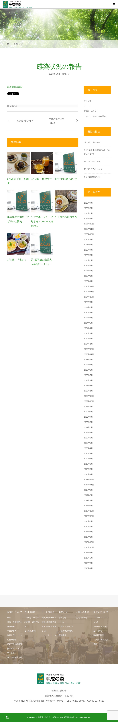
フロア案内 (11, 631)
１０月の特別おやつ (66, 217)
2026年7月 (88, 203)
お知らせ (65, 74)
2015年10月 (89, 547)
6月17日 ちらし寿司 (92, 161)
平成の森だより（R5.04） (56, 121)
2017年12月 (89, 480)
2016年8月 (88, 521)
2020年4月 (88, 448)
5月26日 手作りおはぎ (94, 169)
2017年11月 (89, 485)
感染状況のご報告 (25, 121)
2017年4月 (88, 500)
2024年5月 (88, 323)
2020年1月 (88, 459)
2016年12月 (89, 511)
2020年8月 (88, 438)
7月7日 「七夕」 (17, 259)
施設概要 (11, 626)
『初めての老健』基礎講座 (95, 116)
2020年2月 (88, 453)
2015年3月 (88, 563)
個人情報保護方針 (14, 657)
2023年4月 (88, 380)
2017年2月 (88, 506)
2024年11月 (89, 292)
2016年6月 (88, 526)
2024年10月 (89, 297)
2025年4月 (88, 266)
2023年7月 (88, 365)
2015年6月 (88, 558)
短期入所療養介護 (49, 622)
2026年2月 (88, 219)
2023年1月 (88, 391)
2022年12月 (89, 396)
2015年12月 (89, 542)
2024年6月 (88, 318)
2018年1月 (88, 474)
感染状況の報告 (14, 87)
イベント (87, 106)
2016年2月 (88, 537)
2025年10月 (89, 234)
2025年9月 (88, 239)
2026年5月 (88, 213)
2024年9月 (88, 302)
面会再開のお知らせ (66, 178)
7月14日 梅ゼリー (41, 178)
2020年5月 (88, 443)
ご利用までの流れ (31, 618)
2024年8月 (88, 307)
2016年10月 (89, 516)
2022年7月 (88, 417)
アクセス (11, 653)
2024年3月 (88, 333)
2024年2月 (88, 339)
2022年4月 (88, 433)
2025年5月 (88, 260)
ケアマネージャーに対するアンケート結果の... (42, 221)
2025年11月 (89, 229)
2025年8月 (88, 245)
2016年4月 (88, 532)
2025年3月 (88, 271)
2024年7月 (88, 312)
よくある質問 (29, 631)
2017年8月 (88, 490)
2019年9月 (88, 464)
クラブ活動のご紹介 (92, 177)
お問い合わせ (81, 618)
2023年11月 (89, 354)
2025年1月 (88, 281)
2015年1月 (88, 568)
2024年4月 (88, 328)
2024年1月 (88, 344)
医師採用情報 (98, 635)
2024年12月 (89, 286)
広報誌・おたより (91, 111)
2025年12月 (89, 224)
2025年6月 (88, 255)
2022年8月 (88, 412)
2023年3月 (88, 386)
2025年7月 (88, 250)
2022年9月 (88, 406)
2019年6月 (88, 469)
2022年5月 (88, 427)
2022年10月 (89, 401)
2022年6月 (88, 422)
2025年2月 (88, 276)
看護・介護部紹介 (14, 622)
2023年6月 (88, 370)
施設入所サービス (49, 618)
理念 (9, 618)
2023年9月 (88, 359)
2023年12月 (89, 349)
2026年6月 (88, 208)
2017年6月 (88, 495)
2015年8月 (88, 553)
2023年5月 (88, 375)
